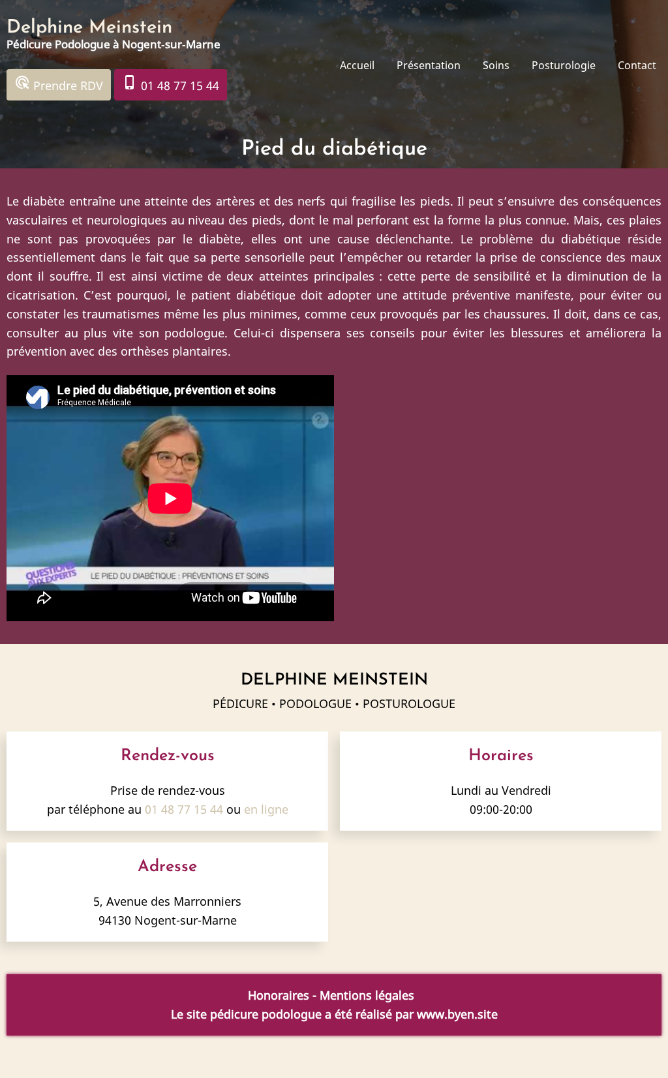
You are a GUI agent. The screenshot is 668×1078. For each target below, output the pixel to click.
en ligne (266, 809)
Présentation (429, 65)
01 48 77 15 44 (170, 83)
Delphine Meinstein (89, 27)
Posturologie (564, 65)
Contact (637, 65)
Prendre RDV (58, 83)
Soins (496, 65)
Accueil (357, 65)
